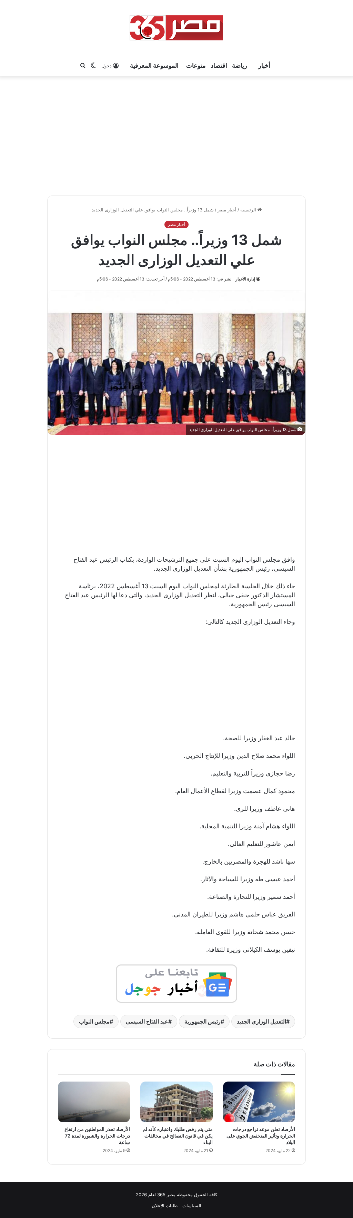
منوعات (196, 65)
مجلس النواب (94, 1021)
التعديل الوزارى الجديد (261, 1021)
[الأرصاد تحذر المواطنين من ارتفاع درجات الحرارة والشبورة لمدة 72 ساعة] (94, 1102)
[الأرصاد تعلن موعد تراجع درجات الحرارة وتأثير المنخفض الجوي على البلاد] (259, 1102)
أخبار (264, 65)
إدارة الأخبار (245, 279)
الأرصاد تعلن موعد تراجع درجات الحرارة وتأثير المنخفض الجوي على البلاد (260, 1135)
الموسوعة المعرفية (154, 65)
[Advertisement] (176, 134)
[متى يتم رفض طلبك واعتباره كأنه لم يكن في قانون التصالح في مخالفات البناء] (176, 1102)
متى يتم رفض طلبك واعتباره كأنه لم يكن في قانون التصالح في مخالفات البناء (178, 1135)
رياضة (239, 65)
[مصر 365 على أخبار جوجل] (176, 983)
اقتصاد (219, 65)
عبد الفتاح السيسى (147, 1021)
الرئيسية (249, 209)
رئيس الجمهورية (202, 1021)
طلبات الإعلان (165, 1205)
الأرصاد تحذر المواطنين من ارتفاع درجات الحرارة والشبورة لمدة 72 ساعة (97, 1135)
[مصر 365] (176, 27)
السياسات (191, 1205)
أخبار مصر (227, 209)
